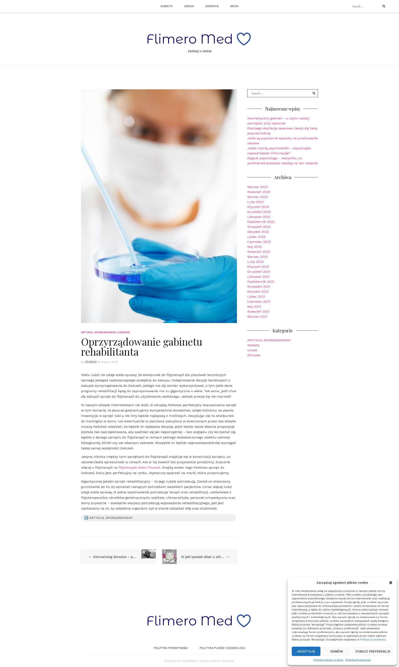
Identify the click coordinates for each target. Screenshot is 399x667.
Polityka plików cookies (328, 659)
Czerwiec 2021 (258, 301)
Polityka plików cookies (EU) (222, 648)
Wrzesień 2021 (258, 287)
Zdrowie (212, 6)
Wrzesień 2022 (259, 227)
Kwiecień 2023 (258, 192)
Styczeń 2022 (258, 267)
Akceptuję (306, 651)
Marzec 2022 (257, 257)
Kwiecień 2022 (258, 252)
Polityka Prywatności (358, 659)
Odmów (336, 651)
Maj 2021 (254, 306)
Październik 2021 (260, 282)
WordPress (189, 660)
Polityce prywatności (373, 639)
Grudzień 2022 (259, 212)
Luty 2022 (255, 262)
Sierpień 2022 (258, 232)
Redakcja (91, 362)
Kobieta (166, 6)
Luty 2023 (255, 202)
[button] (391, 583)
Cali (213, 660)
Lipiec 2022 (256, 237)
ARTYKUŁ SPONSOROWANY (98, 332)
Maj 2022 (254, 247)
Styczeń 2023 (258, 207)
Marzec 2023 (257, 197)
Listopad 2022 (258, 217)
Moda (234, 6)
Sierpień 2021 (258, 292)
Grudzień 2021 (258, 272)
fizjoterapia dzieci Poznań (139, 467)
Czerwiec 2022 (259, 242)
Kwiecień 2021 (258, 311)
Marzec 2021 (257, 316)
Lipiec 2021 (256, 296)
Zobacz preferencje (372, 651)
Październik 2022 (261, 222)
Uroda (189, 6)
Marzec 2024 (257, 187)
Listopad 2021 (258, 277)
